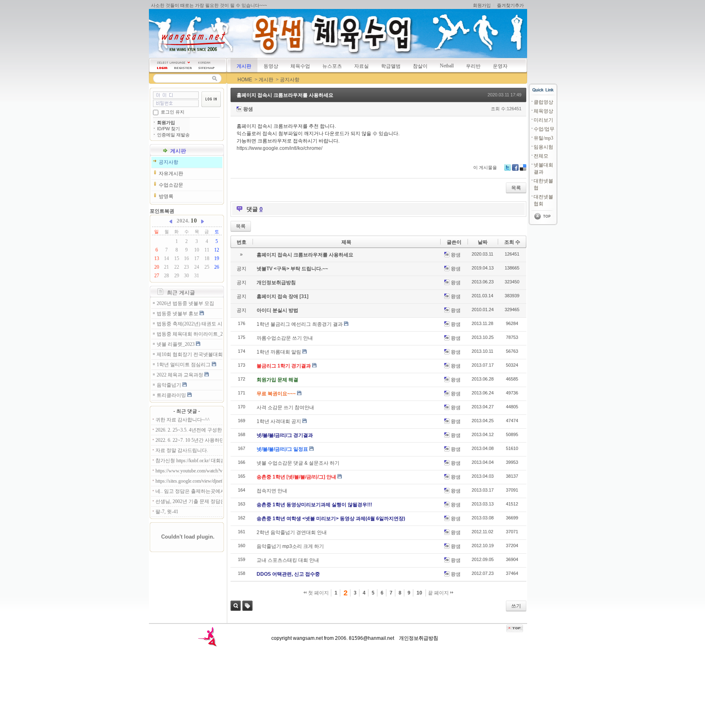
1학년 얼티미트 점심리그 (184, 364)
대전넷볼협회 (543, 200)
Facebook (515, 167)
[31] (303, 296)
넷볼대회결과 (543, 168)
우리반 (473, 66)
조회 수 (512, 242)
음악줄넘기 (169, 385)
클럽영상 (543, 102)
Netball (447, 66)
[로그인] (162, 68)
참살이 (420, 66)
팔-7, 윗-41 (166, 511)
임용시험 (543, 147)
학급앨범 (391, 66)
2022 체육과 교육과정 (180, 375)
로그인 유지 (172, 111)
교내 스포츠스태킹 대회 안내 (288, 560)
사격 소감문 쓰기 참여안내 (285, 407)
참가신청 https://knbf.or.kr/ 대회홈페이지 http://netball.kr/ (188, 460)
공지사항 (289, 79)
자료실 (361, 66)
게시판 (244, 66)
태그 (247, 606)
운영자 (500, 66)
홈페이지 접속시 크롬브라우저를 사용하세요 (285, 95)
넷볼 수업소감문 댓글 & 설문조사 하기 (298, 463)
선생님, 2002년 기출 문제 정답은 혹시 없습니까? (188, 501)
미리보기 (543, 120)
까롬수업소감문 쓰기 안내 (285, 338)
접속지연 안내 (272, 491)
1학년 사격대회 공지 (279, 421)
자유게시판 (171, 173)
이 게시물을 (485, 167)
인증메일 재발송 (173, 134)
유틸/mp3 (543, 138)
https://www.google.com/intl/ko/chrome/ (279, 148)
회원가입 (482, 5)
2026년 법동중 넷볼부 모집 (185, 303)
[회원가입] (183, 68)
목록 (516, 188)
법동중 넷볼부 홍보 (178, 313)
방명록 (166, 196)
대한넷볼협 (543, 184)
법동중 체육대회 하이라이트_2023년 (189, 334)
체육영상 (543, 111)
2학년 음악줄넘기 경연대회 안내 (292, 532)
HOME (244, 79)
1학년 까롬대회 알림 (279, 352)
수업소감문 (171, 185)
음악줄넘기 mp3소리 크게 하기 (290, 546)
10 (419, 593)
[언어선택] (173, 63)
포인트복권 (162, 211)
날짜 (483, 242)
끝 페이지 (439, 593)
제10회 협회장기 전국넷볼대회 (189, 354)
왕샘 (248, 109)
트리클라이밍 (172, 395)
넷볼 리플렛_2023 (176, 344)
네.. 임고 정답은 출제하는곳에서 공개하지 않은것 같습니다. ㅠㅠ (188, 491)
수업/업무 (544, 129)
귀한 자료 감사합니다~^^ (182, 420)
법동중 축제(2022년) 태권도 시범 (189, 324)
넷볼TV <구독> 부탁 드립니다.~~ (292, 269)
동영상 (271, 66)
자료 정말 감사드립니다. (181, 450)
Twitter (507, 167)
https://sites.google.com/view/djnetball (188, 481)
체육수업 (300, 66)
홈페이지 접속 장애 (278, 296)
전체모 (541, 156)
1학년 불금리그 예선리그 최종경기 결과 (300, 324)
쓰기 (516, 606)
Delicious (523, 167)
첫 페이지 (318, 593)
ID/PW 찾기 (168, 128)
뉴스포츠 (332, 66)
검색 (236, 606)
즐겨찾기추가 (510, 5)
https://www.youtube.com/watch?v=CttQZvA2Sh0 (188, 471)
